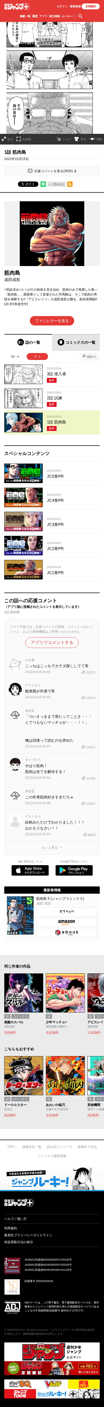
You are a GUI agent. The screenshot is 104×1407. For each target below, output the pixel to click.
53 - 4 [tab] (15, 356)
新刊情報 (54, 16)
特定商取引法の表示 (18, 1242)
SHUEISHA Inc (16, 1329)
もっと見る (50, 847)
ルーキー (68, 16)
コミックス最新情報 (52, 1156)
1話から (91, 356)
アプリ (43, 16)
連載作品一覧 (31, 1147)
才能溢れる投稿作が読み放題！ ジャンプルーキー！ (52, 1178)
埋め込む (59, 184)
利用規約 (10, 1228)
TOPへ (12, 1147)
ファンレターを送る (52, 320)
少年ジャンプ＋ (16, 6)
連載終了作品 (87, 1147)
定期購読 (90, 6)
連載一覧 (25, 16)
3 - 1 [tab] (37, 356)
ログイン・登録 (69, 6)
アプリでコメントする (52, 642)
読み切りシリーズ (59, 1147)
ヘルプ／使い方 (15, 1219)
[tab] (28, 342)
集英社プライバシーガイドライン (28, 1235)
